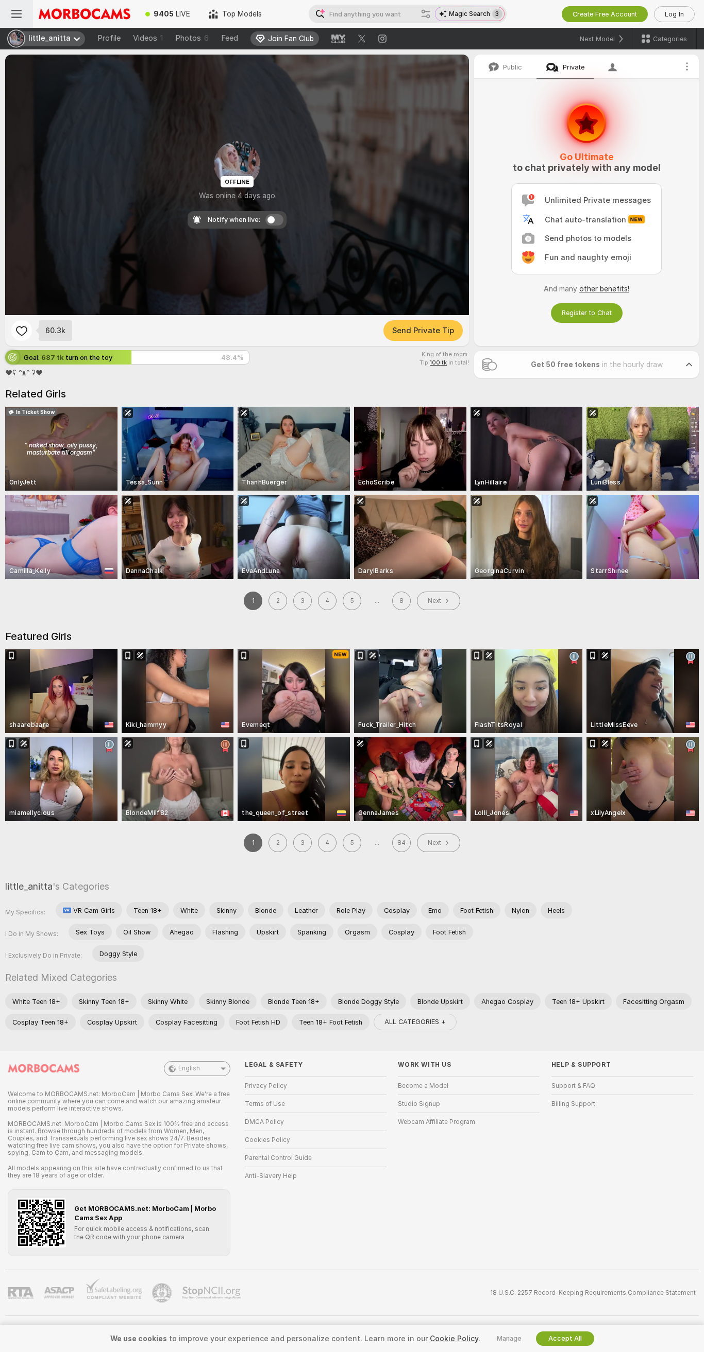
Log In (674, 14)
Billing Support (573, 1103)
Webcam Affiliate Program (436, 1121)
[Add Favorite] (21, 330)
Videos (148, 38)
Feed (229, 38)
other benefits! (604, 289)
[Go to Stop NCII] (212, 1293)
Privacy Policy (266, 1085)
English (189, 1068)
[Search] (425, 14)
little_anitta (29, 886)
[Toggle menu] (16, 14)
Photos (192, 38)
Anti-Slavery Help (271, 1176)
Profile (109, 38)
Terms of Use (265, 1103)
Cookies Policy (267, 1139)
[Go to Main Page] (84, 14)
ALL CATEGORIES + (415, 1022)
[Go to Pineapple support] (163, 1293)
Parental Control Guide (278, 1158)
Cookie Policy (454, 1338)
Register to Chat (587, 313)
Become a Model (423, 1085)
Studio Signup (419, 1103)
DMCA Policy (264, 1121)
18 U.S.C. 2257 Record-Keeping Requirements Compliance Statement (593, 1292)
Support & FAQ (573, 1085)
